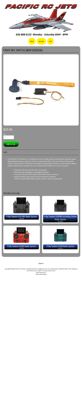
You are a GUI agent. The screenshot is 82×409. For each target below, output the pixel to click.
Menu (32, 41)
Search (41, 263)
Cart (50, 41)
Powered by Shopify (41, 274)
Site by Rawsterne (41, 272)
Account (41, 41)
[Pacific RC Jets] (41, 36)
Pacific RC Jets (18, 269)
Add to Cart (11, 144)
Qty (4, 134)
